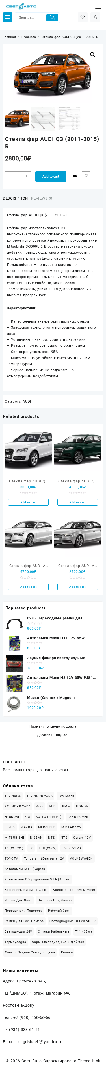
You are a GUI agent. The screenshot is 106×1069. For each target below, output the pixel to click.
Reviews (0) (42, 198)
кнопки (67, 952)
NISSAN (36, 838)
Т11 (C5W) (83, 931)
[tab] (16, 199)
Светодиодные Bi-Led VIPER (72, 921)
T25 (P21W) (71, 848)
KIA (27, 817)
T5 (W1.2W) (14, 848)
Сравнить (75, 176)
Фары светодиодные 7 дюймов (58, 942)
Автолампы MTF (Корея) (25, 869)
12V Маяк (66, 796)
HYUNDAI (12, 817)
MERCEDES (47, 827)
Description (15, 198)
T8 (31, 848)
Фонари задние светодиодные (30, 952)
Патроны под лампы (55, 900)
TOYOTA (11, 858)
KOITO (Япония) (49, 817)
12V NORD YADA (40, 796)
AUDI (27, 401)
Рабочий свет (59, 911)
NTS (51, 838)
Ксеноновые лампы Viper (74, 890)
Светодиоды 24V (18, 931)
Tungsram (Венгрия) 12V (44, 858)
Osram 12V (82, 838)
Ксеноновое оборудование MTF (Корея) (38, 879)
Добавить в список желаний (86, 175)
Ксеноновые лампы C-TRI (26, 890)
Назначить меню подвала (53, 726)
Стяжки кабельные (54, 931)
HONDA (82, 806)
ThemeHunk (89, 1061)
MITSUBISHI (14, 838)
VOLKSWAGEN (81, 858)
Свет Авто (31, 1061)
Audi (39, 806)
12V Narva (13, 796)
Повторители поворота (23, 911)
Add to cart (50, 176)
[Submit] (52, 17)
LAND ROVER (78, 817)
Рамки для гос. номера (24, 921)
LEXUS (10, 827)
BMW (66, 806)
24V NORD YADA (18, 806)
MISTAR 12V (71, 827)
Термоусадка (15, 942)
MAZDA (27, 827)
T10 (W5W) (48, 848)
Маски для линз (18, 900)
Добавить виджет (53, 735)
